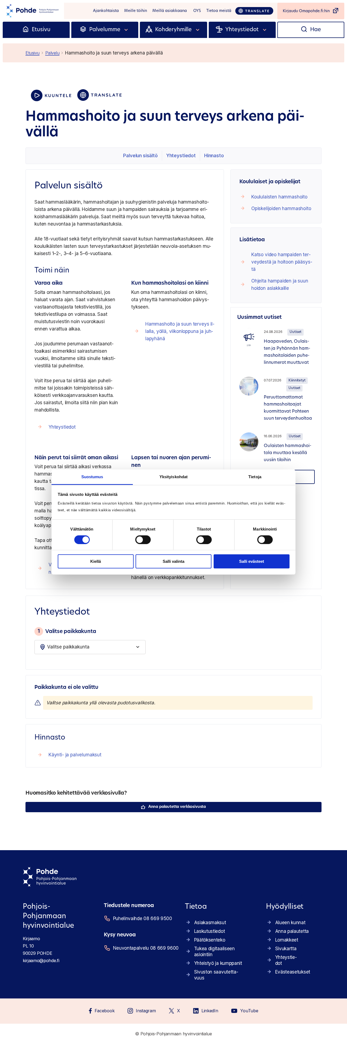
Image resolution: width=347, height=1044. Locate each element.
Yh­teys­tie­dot (181, 155)
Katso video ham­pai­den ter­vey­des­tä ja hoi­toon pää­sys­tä (281, 262)
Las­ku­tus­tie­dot (209, 931)
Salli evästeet (251, 561)
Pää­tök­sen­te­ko (209, 940)
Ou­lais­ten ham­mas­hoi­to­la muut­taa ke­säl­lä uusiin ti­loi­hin (287, 453)
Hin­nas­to (214, 155)
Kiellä (95, 561)
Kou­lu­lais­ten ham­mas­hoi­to (279, 197)
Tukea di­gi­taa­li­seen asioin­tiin (214, 951)
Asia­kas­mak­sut (210, 922)
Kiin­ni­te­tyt (296, 380)
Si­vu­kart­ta (286, 948)
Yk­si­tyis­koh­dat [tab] (173, 476)
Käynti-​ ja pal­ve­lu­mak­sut (75, 754)
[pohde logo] (32, 11)
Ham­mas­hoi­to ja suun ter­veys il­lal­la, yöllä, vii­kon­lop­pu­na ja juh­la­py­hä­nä (179, 331)
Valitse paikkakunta (67, 631)
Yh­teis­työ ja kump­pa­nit (218, 963)
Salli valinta (173, 561)
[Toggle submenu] (126, 29)
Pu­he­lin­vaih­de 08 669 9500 (142, 918)
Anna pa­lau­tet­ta (292, 931)
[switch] (143, 539)
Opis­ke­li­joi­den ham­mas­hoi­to (281, 208)
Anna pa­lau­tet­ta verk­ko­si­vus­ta (177, 807)
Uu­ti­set (295, 332)
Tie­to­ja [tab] (254, 476)
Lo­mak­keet (286, 940)
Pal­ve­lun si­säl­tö (140, 155)
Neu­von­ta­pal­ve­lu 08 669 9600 (142, 948)
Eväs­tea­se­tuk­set (292, 972)
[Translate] (254, 11)
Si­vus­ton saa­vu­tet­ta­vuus (216, 975)
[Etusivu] (25, 30)
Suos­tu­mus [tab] (92, 476)
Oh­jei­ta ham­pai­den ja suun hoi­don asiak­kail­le (279, 284)
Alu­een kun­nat (290, 922)
